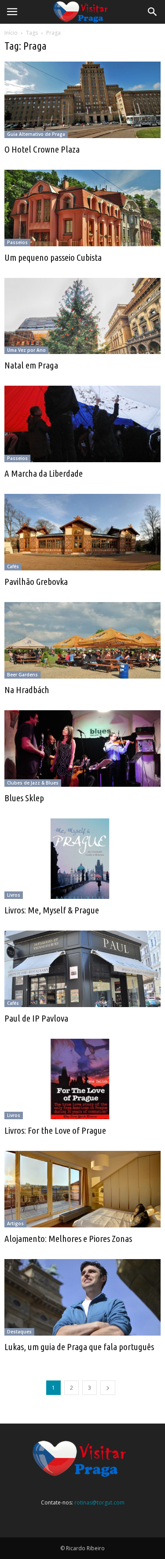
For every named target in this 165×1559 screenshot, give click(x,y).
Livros (13, 895)
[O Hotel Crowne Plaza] (82, 100)
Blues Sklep (24, 797)
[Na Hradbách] (82, 640)
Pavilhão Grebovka (36, 581)
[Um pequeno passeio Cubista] (82, 208)
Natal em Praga (31, 365)
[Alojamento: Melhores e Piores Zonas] (82, 1189)
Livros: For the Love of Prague (55, 1130)
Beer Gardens (22, 675)
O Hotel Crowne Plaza (42, 149)
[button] (152, 12)
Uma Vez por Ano (26, 350)
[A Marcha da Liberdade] (82, 424)
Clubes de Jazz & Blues (33, 783)
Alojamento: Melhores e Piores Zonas (68, 1238)
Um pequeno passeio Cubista (53, 257)
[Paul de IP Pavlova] (82, 969)
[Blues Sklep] (82, 748)
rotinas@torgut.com (99, 1502)
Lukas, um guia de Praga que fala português (79, 1346)
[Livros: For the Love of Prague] (82, 1079)
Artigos (15, 1223)
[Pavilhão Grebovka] (82, 532)
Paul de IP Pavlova (36, 1018)
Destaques (19, 1332)
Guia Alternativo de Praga (36, 134)
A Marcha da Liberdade (43, 473)
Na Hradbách (26, 689)
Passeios (17, 242)
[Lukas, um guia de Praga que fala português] (82, 1297)
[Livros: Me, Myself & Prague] (82, 858)
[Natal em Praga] (82, 316)
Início (11, 33)
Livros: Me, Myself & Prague (51, 910)
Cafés (13, 566)
